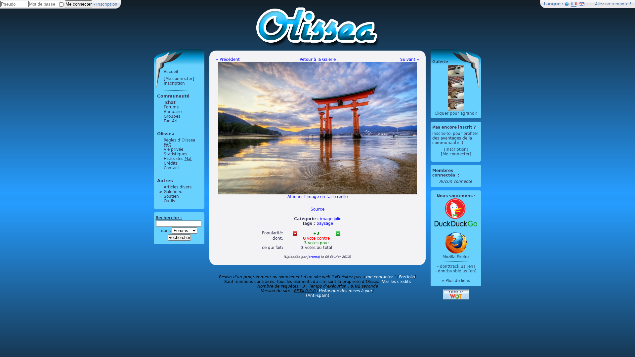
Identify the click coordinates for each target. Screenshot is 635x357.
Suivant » (409, 59)
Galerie (170, 191)
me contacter (379, 277)
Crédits (171, 163)
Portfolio (407, 277)
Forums (171, 107)
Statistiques (175, 154)
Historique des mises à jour (345, 291)
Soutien (171, 196)
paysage (325, 223)
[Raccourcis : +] (338, 233)
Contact (171, 168)
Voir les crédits (396, 281)
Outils (169, 201)
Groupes (172, 116)
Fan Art (171, 121)
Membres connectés (444, 173)
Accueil (171, 71)
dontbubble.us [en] (457, 271)
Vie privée (173, 149)
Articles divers (177, 187)
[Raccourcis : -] (295, 233)
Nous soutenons (455, 196)
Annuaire (173, 111)
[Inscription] (456, 149)
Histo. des (177, 158)
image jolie (330, 219)
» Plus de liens (456, 280)
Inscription (106, 4)
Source (317, 209)
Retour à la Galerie (318, 59)
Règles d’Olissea (179, 140)
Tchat (170, 102)
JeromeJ (314, 256)
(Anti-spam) (317, 295)
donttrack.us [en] (457, 266)
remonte (620, 4)
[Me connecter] (179, 78)
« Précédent (228, 59)
